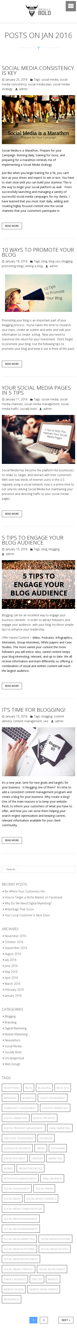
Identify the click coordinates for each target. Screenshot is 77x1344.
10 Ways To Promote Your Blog (38, 252)
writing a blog (34, 266)
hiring (41, 1148)
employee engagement (19, 1138)
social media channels (41, 1198)
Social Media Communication (23, 1209)
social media (49, 79)
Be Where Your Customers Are (25, 891)
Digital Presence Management (23, 1128)
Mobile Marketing (16, 1034)
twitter (37, 1279)
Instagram (58, 1148)
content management (27, 721)
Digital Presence (44, 1118)
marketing (55, 1158)
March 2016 (12, 984)
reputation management (20, 1178)
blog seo (54, 261)
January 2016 (13, 996)
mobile (8, 1168)
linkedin (37, 1158)
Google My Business (17, 1148)
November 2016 (15, 936)
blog (44, 261)
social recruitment (52, 1269)
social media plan (39, 84)
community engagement (20, 1108)
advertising (12, 1088)
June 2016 (11, 966)
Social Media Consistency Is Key (38, 70)
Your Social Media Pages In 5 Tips (36, 390)
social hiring (44, 1188)
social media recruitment (21, 1259)
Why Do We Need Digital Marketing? (28, 903)
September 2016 (16, 948)
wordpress (11, 1299)
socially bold (28, 409)
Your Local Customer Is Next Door (27, 915)
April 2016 (11, 978)
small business (52, 1178)
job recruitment (15, 1158)
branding (10, 1098)
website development (44, 1289)
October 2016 (14, 942)
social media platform (55, 1239)
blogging (67, 261)
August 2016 (13, 954)
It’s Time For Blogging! (33, 709)
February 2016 (14, 990)
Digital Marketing (15, 1028)
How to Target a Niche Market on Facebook (33, 897)
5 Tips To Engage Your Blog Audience (32, 540)
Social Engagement (17, 1188)
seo (45, 721)
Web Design (12, 1064)
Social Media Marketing (19, 1239)
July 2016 (10, 960)
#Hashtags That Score (19, 909)
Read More (12, 226)
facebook (46, 1138)
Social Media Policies (54, 1249)
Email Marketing (59, 1128)
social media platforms (19, 1249)
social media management (42, 404)
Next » (66, 1320)
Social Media (13, 1046)
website (53, 1279)
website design (14, 1289)
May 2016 (11, 972)
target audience (15, 1279)
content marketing (55, 1108)
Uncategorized (14, 1058)
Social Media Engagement (21, 1219)
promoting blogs (13, 266)
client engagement (52, 1098)
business (28, 1098)
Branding (10, 1022)
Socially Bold (13, 1052)
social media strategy (18, 1269)
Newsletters (12, 1040)
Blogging (10, 1016)
